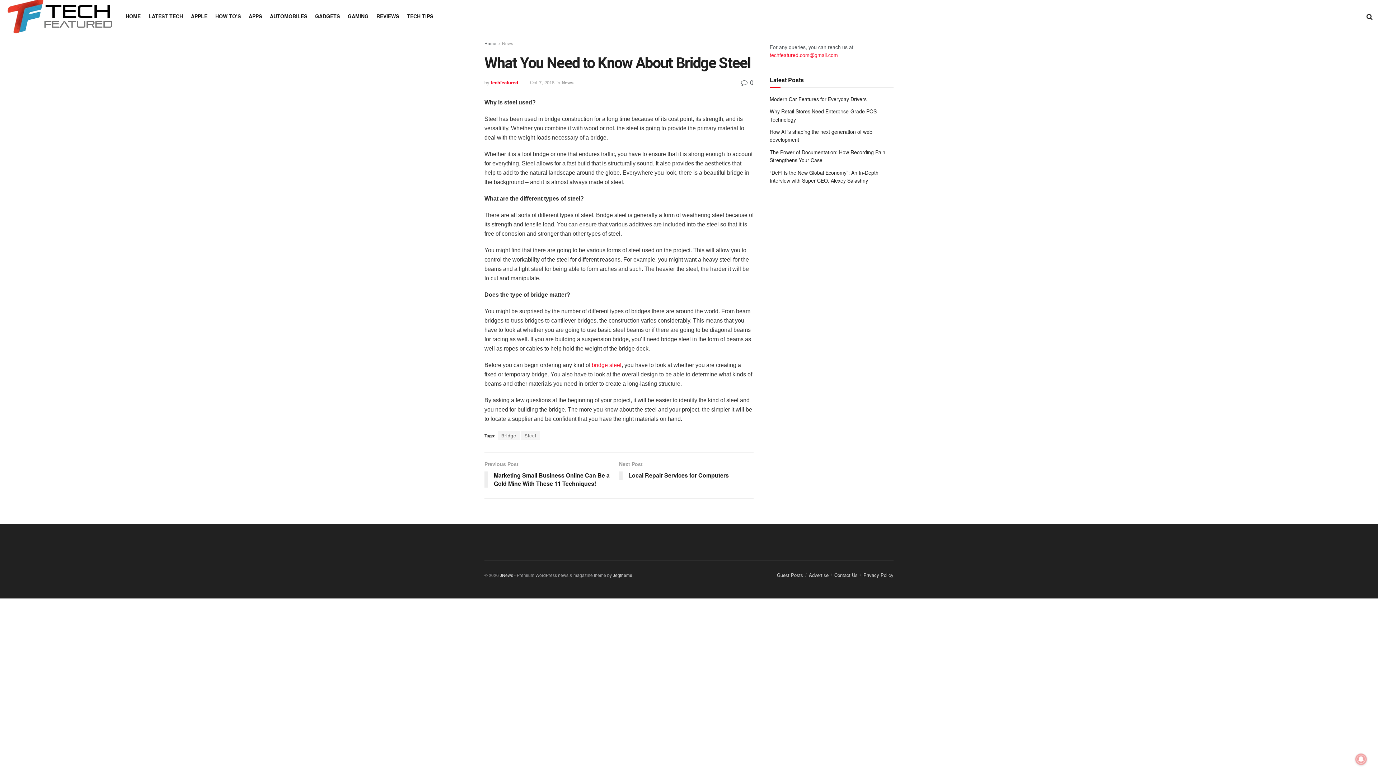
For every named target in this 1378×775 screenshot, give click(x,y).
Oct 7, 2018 (542, 82)
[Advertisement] (832, 249)
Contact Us (846, 575)
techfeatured (504, 82)
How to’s (228, 16)
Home (133, 16)
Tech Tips (420, 16)
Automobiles (288, 16)
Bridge (508, 435)
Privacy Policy (878, 575)
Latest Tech (166, 16)
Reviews (387, 16)
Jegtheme (622, 575)
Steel (530, 435)
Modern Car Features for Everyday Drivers (818, 99)
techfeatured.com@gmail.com (804, 54)
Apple (199, 16)
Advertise (819, 575)
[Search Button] (1370, 16)
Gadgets (327, 16)
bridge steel (607, 365)
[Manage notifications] (1361, 759)
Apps (255, 16)
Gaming (358, 16)
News (507, 43)
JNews (506, 575)
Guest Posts (790, 575)
